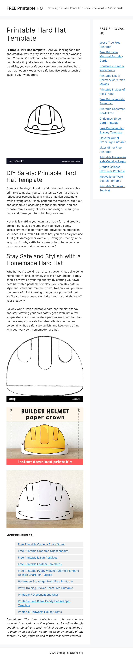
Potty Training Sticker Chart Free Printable (45, 588)
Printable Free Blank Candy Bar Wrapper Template (44, 603)
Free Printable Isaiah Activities (37, 557)
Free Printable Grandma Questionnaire (43, 551)
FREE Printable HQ (24, 8)
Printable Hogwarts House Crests (40, 611)
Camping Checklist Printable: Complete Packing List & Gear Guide (85, 8)
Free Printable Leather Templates (40, 564)
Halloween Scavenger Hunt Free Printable (45, 581)
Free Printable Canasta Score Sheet (41, 544)
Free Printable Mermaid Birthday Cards (111, 56)
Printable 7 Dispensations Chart (38, 594)
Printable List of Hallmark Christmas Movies (112, 80)
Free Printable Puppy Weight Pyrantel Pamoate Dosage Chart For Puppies (48, 573)
